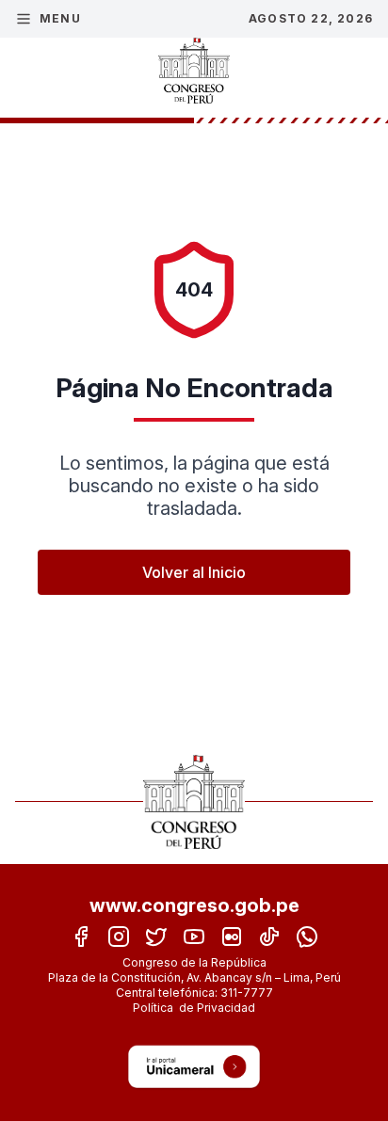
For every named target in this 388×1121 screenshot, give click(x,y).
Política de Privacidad (194, 1008)
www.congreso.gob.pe (194, 905)
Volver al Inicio (194, 572)
